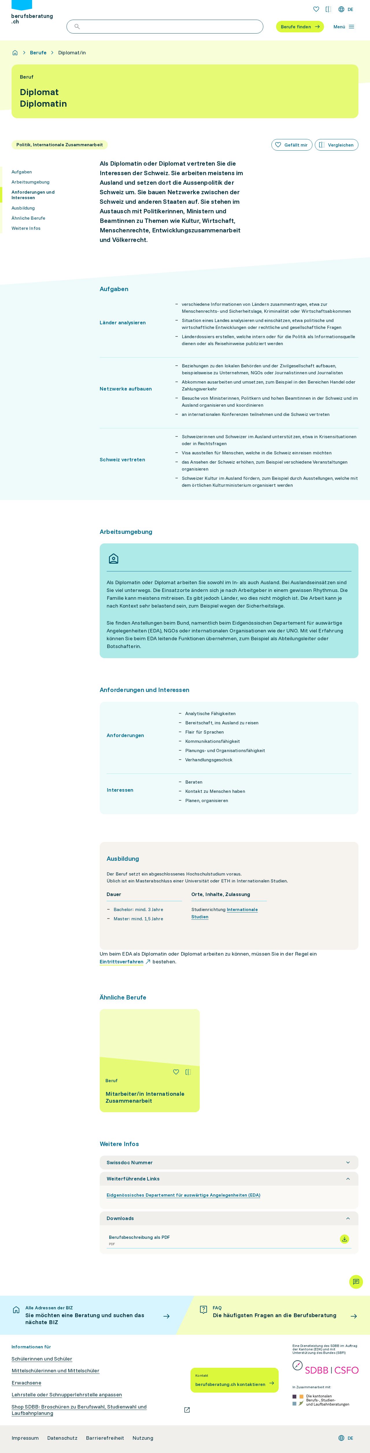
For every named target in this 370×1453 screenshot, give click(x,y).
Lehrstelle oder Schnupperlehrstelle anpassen (67, 1394)
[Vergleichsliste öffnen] (328, 9)
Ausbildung (23, 207)
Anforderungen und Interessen (33, 194)
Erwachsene (26, 1383)
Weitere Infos (26, 228)
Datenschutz (62, 1438)
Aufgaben (22, 172)
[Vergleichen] (188, 1072)
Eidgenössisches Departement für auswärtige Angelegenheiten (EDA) (183, 1195)
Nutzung (142, 1438)
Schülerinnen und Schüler (42, 1359)
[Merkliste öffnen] (316, 9)
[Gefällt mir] (176, 1072)
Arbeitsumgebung (30, 182)
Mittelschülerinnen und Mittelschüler (55, 1370)
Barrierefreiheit (105, 1438)
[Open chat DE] (356, 1282)
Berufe (38, 52)
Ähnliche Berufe (28, 218)
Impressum (25, 1438)
